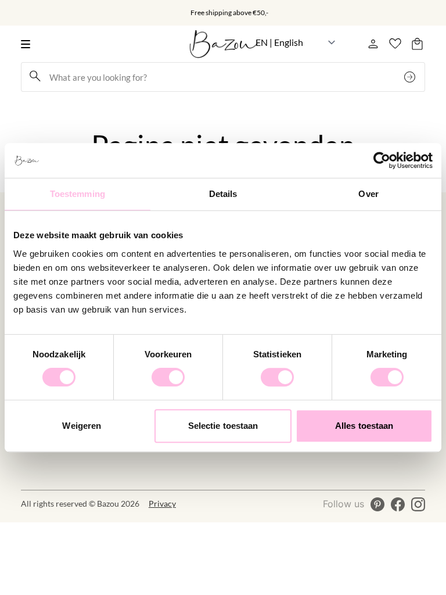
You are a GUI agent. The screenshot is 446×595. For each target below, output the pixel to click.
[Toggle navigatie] (29, 44)
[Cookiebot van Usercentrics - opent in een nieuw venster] (382, 160)
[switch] (168, 377)
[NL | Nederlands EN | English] (296, 42)
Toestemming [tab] (77, 194)
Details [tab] (223, 194)
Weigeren (81, 426)
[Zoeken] (411, 77)
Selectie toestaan (223, 426)
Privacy (162, 503)
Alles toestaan (364, 426)
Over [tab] (368, 194)
